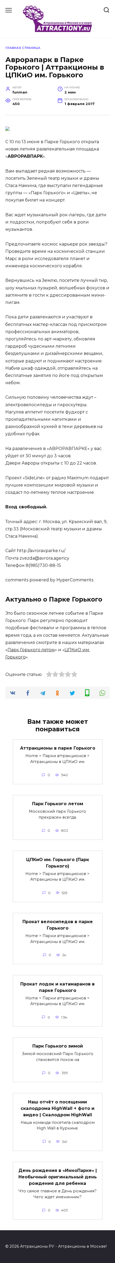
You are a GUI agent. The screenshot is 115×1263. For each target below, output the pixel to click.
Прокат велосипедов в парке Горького (57, 925)
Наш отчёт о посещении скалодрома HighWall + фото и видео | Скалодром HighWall (57, 1108)
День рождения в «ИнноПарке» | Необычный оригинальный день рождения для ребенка (57, 1177)
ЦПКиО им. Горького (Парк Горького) (57, 862)
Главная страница (22, 48)
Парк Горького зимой (57, 1046)
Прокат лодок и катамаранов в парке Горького (57, 987)
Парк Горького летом (31, 649)
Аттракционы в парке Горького (57, 748)
